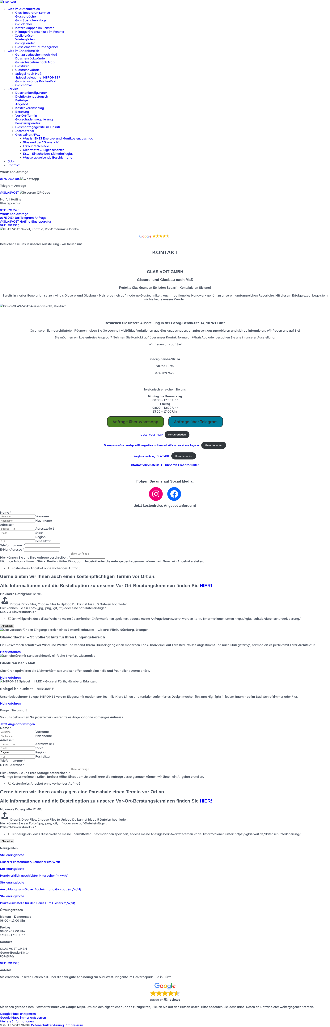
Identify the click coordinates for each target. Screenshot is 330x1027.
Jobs (11, 161)
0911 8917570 (9, 210)
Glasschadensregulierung (34, 119)
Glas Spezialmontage (30, 20)
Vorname (42, 516)
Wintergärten (25, 39)
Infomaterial (24, 131)
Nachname (43, 520)
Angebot (21, 104)
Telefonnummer (12, 545)
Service (13, 89)
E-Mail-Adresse (12, 549)
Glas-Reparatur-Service (32, 12)
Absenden (7, 625)
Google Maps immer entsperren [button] (23, 1017)
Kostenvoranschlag (29, 108)
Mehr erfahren (10, 652)
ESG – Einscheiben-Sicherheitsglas (48, 154)
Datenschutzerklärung (47, 1025)
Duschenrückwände (30, 58)
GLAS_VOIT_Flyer (152, 434)
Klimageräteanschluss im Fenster (39, 32)
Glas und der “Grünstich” (41, 142)
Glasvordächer (26, 16)
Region (40, 537)
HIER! (206, 585)
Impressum (74, 1025)
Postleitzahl (43, 541)
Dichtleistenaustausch (31, 96)
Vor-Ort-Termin (26, 115)
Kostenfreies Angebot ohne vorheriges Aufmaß (45, 568)
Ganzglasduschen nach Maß (36, 54)
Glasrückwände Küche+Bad (35, 81)
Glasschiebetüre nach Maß (35, 62)
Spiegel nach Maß (28, 73)
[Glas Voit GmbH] (8, 2)
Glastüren (22, 66)
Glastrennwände (27, 70)
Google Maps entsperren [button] (18, 1014)
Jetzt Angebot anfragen (17, 724)
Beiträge (21, 100)
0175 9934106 (10, 179)
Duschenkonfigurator (31, 93)
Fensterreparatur (27, 123)
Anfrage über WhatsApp (135, 421)
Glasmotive (23, 85)
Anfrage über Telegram (196, 421)
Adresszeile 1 (44, 528)
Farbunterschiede (36, 146)
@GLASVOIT (9, 192)
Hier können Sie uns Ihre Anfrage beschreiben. (35, 557)
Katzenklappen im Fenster (34, 28)
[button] (165, 175)
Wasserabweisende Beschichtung (47, 157)
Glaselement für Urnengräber (36, 47)
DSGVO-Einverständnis (18, 612)
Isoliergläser (24, 35)
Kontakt (13, 165)
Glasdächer (23, 24)
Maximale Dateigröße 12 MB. (21, 594)
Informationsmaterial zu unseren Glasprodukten (165, 465)
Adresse (7, 525)
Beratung (22, 112)
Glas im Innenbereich (23, 51)
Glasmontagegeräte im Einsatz (38, 127)
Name (5, 512)
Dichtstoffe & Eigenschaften (44, 150)
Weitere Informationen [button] (17, 1021)
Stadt (39, 533)
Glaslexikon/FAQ (27, 134)
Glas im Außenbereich (24, 9)
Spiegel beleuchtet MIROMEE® (37, 77)
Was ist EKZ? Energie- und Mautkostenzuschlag (58, 138)
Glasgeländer (25, 43)
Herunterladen (177, 434)
